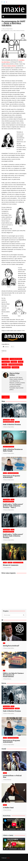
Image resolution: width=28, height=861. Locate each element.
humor (14, 361)
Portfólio (17, 422)
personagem (7, 367)
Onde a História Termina (18, 30)
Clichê (5, 773)
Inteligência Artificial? (11, 646)
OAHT (5, 364)
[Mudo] (21, 829)
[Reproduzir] (4, 829)
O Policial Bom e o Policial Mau (12, 776)
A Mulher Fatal (8, 807)
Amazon (6, 359)
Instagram (7, 2)
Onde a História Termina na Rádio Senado (12, 450)
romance (16, 367)
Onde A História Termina (9, 65)
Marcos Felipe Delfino (8, 28)
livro (21, 361)
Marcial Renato (7, 567)
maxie (8, 858)
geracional (6, 361)
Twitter (4, 2)
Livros (11, 30)
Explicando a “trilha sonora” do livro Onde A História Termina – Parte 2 (13, 505)
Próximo (22, 397)
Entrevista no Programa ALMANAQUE (11, 476)
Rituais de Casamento (18, 562)
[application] (14, 824)
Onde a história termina (16, 364)
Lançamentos (6, 30)
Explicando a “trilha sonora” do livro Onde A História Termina (13, 535)
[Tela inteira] (23, 829)
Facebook (2, 2)
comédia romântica (16, 359)
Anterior (6, 397)
